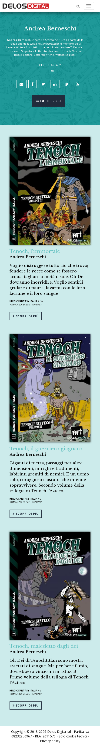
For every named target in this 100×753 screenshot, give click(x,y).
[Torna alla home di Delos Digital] (26, 6)
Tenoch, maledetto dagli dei (44, 646)
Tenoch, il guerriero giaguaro (46, 449)
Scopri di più (27, 316)
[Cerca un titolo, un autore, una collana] (78, 6)
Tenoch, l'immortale (35, 251)
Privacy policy (50, 741)
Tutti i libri (50, 101)
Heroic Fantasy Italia (23, 301)
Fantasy (37, 304)
